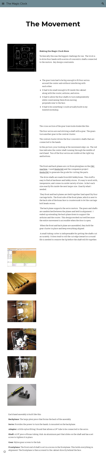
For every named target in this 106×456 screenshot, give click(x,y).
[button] (3, 3)
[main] (53, 24)
